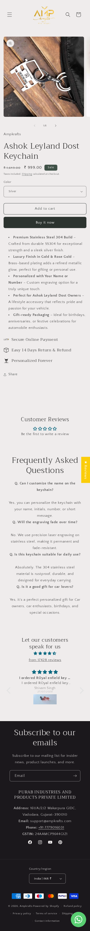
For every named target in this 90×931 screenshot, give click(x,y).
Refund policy (73, 906)
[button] (9, 14)
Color (7, 182)
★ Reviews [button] (86, 470)
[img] (45, 653)
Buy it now (45, 222)
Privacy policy (22, 913)
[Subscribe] (75, 775)
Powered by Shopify (46, 906)
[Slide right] (55, 125)
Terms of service (46, 913)
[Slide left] (34, 125)
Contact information (47, 921)
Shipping (27, 174)
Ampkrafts (26, 906)
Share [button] (13, 374)
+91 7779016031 (51, 827)
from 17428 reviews (45, 660)
